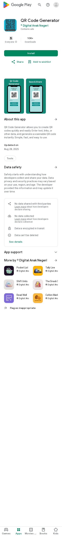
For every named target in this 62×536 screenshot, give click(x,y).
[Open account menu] (56, 5)
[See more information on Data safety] (56, 167)
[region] (31, 40)
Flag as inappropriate (20, 308)
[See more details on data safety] (16, 242)
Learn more (20, 207)
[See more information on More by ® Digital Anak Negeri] (56, 260)
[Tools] (10, 158)
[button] (16, 42)
